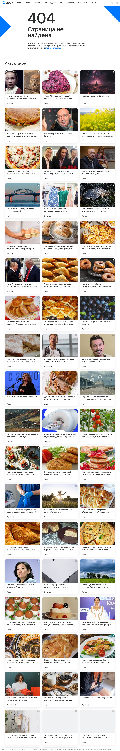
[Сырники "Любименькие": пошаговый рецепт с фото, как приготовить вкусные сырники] (22, 313)
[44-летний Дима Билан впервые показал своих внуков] (97, 351)
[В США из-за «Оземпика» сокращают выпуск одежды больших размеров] (60, 200)
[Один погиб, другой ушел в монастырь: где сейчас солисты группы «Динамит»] (60, 163)
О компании (13, 749)
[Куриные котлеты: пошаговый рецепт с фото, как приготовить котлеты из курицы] (60, 464)
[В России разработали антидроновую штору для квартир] (60, 576)
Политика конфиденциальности (73, 749)
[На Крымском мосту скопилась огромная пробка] (22, 200)
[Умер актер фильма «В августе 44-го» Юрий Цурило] (97, 163)
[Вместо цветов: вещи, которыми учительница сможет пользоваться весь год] (22, 689)
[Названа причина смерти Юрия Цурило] (60, 125)
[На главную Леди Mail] (9, 3)
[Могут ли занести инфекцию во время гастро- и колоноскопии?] (22, 501)
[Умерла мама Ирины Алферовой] (22, 388)
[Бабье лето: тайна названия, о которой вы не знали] (60, 501)
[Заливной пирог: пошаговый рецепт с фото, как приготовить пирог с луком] (22, 125)
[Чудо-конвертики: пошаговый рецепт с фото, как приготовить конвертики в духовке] (60, 276)
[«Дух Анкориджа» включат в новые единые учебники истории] (22, 276)
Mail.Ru (4, 749)
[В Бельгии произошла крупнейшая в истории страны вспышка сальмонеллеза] (22, 238)
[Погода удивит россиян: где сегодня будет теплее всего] (97, 576)
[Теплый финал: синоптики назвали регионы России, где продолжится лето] (22, 426)
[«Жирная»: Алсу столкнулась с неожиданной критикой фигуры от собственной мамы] (97, 614)
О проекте (35, 749)
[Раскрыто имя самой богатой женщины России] (22, 576)
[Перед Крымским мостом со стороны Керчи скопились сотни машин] (97, 388)
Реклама (22, 749)
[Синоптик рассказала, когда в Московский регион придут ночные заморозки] (97, 200)
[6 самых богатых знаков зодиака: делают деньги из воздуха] (60, 351)
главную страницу (53, 48)
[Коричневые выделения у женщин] (97, 689)
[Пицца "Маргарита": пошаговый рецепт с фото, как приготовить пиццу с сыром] (97, 238)
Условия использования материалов (98, 749)
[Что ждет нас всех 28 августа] (97, 88)
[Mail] (3, 3)
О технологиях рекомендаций (50, 749)
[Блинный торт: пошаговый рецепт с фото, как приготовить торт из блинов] (60, 539)
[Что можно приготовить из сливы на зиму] (97, 313)
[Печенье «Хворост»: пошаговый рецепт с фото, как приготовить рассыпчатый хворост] (60, 652)
